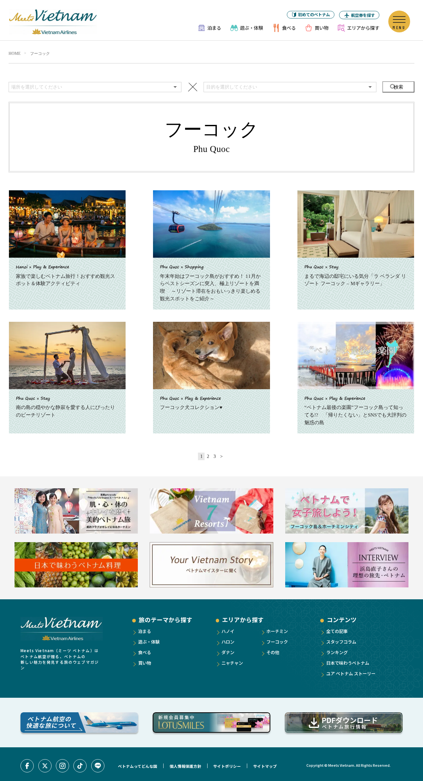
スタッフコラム (341, 642)
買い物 (321, 27)
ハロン (227, 642)
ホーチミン (277, 631)
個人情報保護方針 (185, 766)
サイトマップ (265, 766)
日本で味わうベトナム (347, 663)
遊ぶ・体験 (251, 27)
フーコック (40, 54)
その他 (272, 652)
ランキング (337, 652)
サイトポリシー (227, 766)
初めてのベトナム (314, 15)
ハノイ (227, 631)
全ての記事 (337, 631)
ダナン (227, 652)
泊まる (214, 27)
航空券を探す (363, 15)
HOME (14, 54)
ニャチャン (232, 663)
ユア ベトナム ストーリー (350, 673)
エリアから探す (363, 27)
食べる (289, 27)
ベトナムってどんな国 (137, 766)
